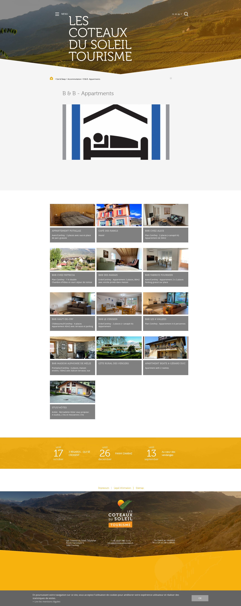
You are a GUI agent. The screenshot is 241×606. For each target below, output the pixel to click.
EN (179, 14)
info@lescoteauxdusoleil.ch (120, 543)
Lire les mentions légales (47, 601)
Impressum (103, 488)
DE (176, 14)
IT (181, 14)
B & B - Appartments (91, 79)
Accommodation (74, 79)
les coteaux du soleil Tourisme (100, 39)
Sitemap (140, 488)
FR (173, 14)
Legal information (122, 488)
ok (200, 598)
